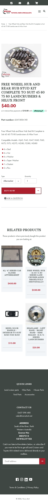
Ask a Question (14, 198)
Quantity (28, 176)
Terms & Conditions (17, 487)
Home (3, 24)
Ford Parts (17, 394)
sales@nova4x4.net (24, 415)
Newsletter (24, 439)
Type (3, 176)
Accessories (30, 394)
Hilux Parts (26, 390)
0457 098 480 (24, 412)
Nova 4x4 (25, 499)
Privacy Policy (33, 487)
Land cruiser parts (11, 390)
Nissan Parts (39, 390)
